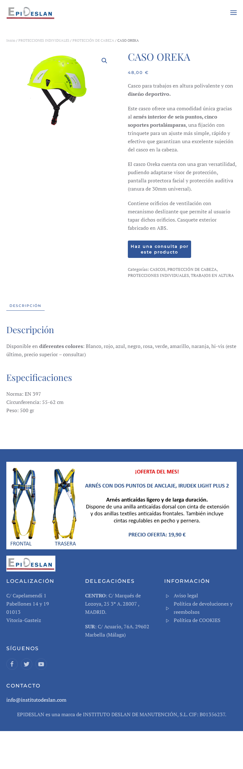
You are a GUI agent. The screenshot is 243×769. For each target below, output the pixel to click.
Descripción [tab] (25, 305)
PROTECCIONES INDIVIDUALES (43, 40)
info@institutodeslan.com (36, 699)
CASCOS (157, 269)
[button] (233, 12)
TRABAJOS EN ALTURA (212, 275)
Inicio (10, 40)
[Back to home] (31, 12)
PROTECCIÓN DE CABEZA (93, 40)
